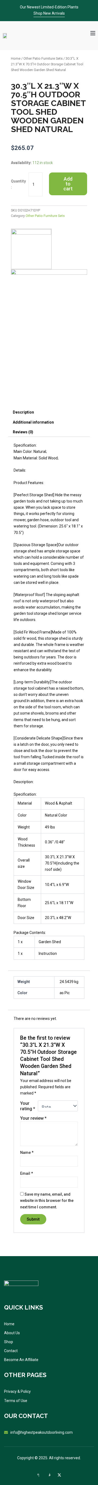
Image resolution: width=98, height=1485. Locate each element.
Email (26, 1173)
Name (26, 1152)
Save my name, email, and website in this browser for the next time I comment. (47, 1200)
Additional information (33, 422)
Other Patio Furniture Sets (43, 58)
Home (15, 58)
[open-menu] (92, 33)
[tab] (49, 412)
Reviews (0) (23, 432)
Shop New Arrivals (49, 13)
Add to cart (68, 183)
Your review (33, 1118)
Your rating (27, 1105)
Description (23, 412)
